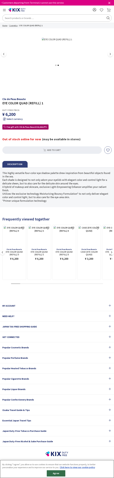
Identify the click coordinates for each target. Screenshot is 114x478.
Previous (3, 54)
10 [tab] (98, 283)
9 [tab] (89, 283)
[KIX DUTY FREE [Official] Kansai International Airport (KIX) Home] (17, 10)
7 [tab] (70, 283)
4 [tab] (43, 283)
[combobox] (57, 18)
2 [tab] (59, 65)
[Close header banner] (109, 3)
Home (4, 25)
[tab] (15, 164)
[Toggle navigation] (4, 10)
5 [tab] (52, 283)
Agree (56, 473)
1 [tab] (56, 65)
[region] (57, 469)
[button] (94, 9)
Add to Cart (54, 149)
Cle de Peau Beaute (14, 99)
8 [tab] (80, 283)
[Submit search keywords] (108, 18)
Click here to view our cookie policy (77, 467)
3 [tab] (34, 283)
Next (110, 54)
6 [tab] (61, 283)
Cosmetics (13, 25)
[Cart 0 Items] (108, 10)
